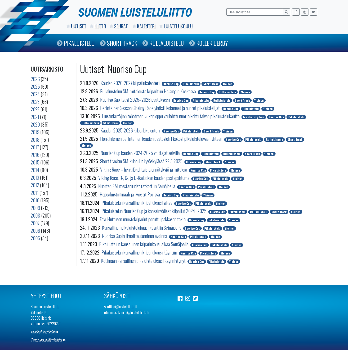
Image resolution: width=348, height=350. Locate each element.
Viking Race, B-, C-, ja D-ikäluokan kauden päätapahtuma (144, 177)
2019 (35, 132)
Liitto (100, 26)
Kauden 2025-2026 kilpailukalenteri (131, 130)
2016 (35, 154)
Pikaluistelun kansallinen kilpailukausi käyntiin (140, 252)
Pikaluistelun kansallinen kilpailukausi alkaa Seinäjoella (144, 244)
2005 (35, 238)
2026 (35, 78)
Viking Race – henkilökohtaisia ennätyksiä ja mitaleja (144, 169)
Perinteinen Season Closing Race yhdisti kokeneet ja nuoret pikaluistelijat (160, 107)
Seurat (121, 26)
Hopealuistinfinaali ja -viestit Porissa (130, 194)
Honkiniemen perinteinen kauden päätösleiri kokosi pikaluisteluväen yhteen (161, 138)
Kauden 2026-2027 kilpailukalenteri (131, 82)
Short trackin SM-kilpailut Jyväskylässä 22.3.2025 (141, 161)
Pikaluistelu (79, 43)
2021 (35, 116)
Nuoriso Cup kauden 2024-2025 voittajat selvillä (141, 152)
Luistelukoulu (178, 26)
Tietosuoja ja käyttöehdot (46, 340)
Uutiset (78, 26)
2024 (35, 94)
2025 (35, 86)
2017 (35, 147)
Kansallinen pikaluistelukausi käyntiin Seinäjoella (142, 227)
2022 (35, 109)
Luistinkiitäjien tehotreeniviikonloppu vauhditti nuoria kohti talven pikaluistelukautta (171, 116)
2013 (35, 177)
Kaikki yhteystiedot (43, 332)
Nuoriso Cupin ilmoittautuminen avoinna (135, 235)
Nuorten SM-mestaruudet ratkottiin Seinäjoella (137, 186)
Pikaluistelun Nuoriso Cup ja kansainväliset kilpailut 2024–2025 (154, 210)
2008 (35, 215)
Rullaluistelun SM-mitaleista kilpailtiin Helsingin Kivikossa (148, 91)
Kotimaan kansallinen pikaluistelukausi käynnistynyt (144, 260)
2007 (35, 223)
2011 (35, 192)
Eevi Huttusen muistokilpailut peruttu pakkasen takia (143, 219)
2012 (35, 185)
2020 (35, 124)
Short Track (122, 43)
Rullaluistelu (166, 43)
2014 (35, 169)
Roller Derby (212, 43)
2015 (35, 162)
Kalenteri (146, 26)
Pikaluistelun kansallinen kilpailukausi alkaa (137, 202)
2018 (35, 139)
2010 (35, 200)
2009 (35, 207)
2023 (35, 101)
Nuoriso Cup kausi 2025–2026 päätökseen (135, 99)
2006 (35, 230)
